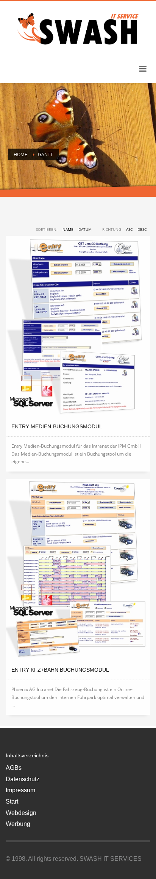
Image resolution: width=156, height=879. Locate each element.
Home (20, 154)
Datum (85, 229)
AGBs (14, 768)
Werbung (18, 824)
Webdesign (21, 813)
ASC (129, 229)
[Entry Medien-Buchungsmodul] (78, 326)
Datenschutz (22, 779)
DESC (142, 229)
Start (12, 801)
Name (67, 229)
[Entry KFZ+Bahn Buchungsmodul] (78, 569)
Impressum (20, 790)
